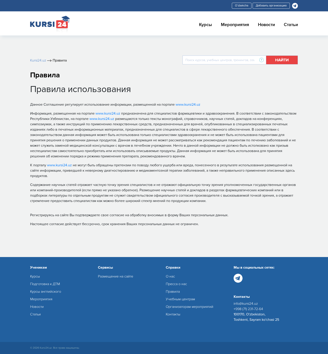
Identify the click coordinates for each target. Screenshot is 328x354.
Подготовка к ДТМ (45, 284)
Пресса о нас (176, 284)
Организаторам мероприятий (189, 307)
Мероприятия (235, 24)
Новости (266, 24)
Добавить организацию (271, 5)
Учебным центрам (180, 299)
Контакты (173, 314)
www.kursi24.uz (188, 104)
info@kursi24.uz (246, 303)
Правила (173, 291)
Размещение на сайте (115, 276)
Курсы (205, 24)
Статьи (291, 24)
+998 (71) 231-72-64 (248, 309)
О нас (170, 276)
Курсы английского (45, 291)
